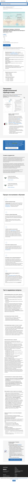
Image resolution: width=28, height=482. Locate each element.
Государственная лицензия (12, 176)
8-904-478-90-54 (7, 205)
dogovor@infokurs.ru (8, 206)
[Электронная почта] (5, 469)
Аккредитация (16, 469)
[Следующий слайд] (23, 19)
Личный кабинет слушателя (12, 275)
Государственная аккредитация (12, 183)
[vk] (3, 469)
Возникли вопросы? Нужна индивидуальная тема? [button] (14, 141)
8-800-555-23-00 (7, 204)
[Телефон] (4, 469)
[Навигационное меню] (26, 1)
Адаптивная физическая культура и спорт (7, 7)
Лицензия (16, 468)
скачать (16, 95)
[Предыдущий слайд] (4, 19)
